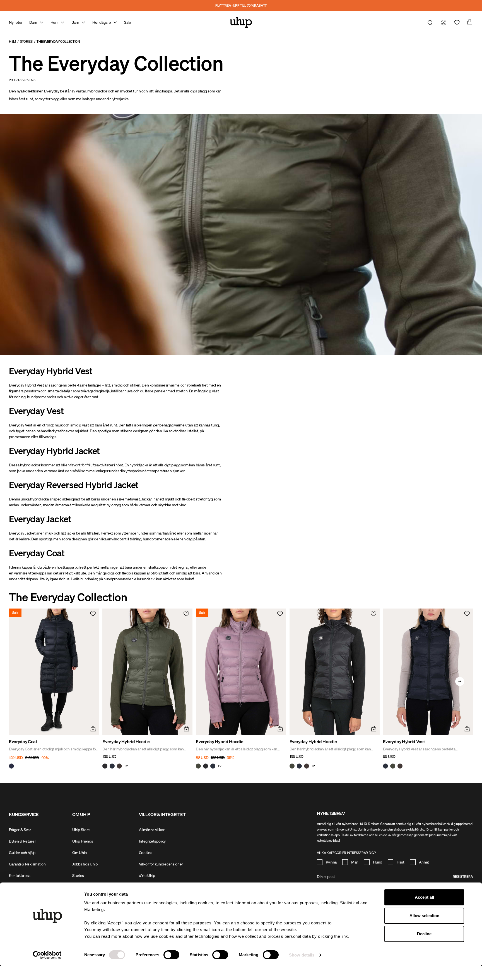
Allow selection (424, 915)
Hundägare (101, 22)
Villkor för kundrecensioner (161, 864)
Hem (12, 41)
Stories (26, 41)
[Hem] (241, 22)
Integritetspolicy (152, 841)
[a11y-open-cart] (469, 22)
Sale (127, 22)
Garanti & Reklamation (27, 864)
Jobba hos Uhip (85, 864)
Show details (301, 955)
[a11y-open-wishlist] (456, 22)
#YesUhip (147, 875)
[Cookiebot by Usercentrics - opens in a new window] (47, 955)
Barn (75, 22)
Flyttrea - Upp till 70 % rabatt (241, 5)
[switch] (171, 954)
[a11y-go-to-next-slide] (459, 681)
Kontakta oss (19, 875)
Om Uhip (79, 852)
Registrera (463, 876)
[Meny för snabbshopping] (92, 728)
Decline (424, 933)
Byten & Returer (22, 841)
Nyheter (16, 22)
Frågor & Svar (20, 829)
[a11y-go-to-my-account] (442, 22)
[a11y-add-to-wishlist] (92, 615)
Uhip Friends (82, 841)
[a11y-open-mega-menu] (41, 22)
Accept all (424, 897)
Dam (33, 22)
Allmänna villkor (152, 829)
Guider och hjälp (22, 852)
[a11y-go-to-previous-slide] (22, 681)
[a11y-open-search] (429, 22)
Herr (54, 22)
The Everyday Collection (58, 41)
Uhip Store (81, 829)
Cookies (145, 852)
